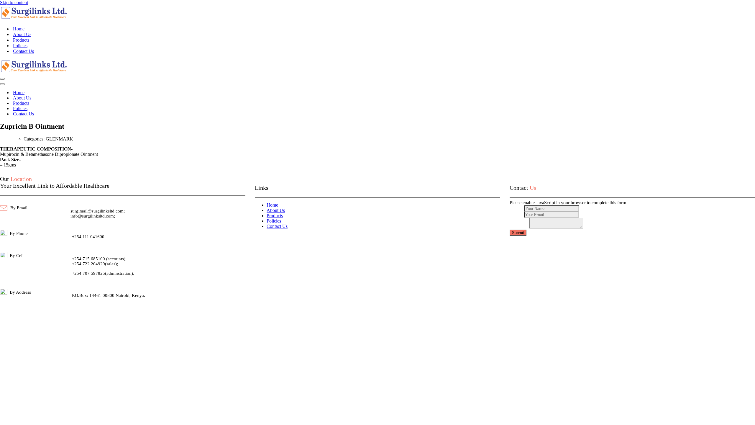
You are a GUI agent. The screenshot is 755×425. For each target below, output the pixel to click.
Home (18, 28)
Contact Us (23, 51)
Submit (518, 233)
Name (517, 208)
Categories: (35, 138)
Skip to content (14, 2)
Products (21, 39)
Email (517, 214)
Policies (20, 45)
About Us (22, 34)
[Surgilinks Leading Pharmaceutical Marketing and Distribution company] (34, 18)
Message (519, 226)
